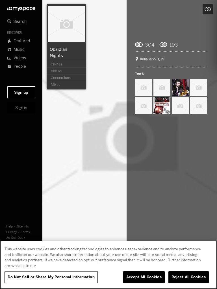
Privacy (11, 232)
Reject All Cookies (189, 276)
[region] (108, 265)
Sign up (21, 92)
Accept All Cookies (143, 276)
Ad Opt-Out (14, 237)
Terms (25, 232)
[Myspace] (21, 7)
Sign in (21, 107)
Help (9, 226)
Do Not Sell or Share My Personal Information (51, 276)
